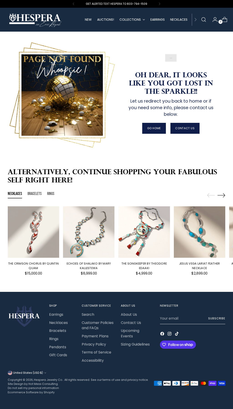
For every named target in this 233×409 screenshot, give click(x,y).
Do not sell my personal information (33, 388)
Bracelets (57, 330)
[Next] (159, 4)
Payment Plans (95, 336)
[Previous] (73, 4)
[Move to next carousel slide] (221, 195)
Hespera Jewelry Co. (48, 380)
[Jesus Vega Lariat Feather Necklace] (199, 232)
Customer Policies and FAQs (98, 325)
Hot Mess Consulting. (43, 384)
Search (88, 314)
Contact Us (131, 322)
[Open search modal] (203, 19)
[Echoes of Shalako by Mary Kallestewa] (88, 232)
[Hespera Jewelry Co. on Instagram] (170, 334)
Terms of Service (96, 352)
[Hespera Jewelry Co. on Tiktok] (177, 334)
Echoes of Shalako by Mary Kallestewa (89, 265)
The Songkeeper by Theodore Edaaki (144, 265)
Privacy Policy (94, 344)
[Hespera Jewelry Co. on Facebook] (162, 334)
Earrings (56, 314)
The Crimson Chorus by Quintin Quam (33, 265)
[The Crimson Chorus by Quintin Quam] (33, 232)
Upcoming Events (130, 333)
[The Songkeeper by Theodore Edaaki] (144, 232)
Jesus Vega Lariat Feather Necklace (199, 265)
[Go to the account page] (213, 19)
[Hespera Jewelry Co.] (43, 19)
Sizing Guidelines (135, 344)
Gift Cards (58, 355)
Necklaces (58, 322)
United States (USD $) (28, 373)
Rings (53, 338)
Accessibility (93, 360)
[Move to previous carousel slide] (211, 195)
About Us (129, 314)
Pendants (57, 347)
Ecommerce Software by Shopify (31, 392)
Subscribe (216, 318)
